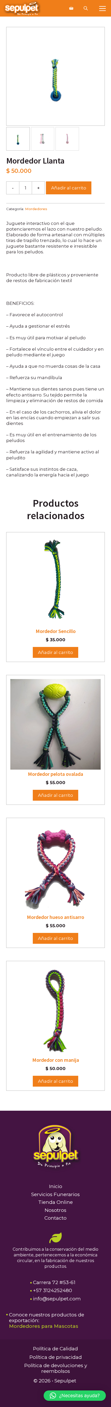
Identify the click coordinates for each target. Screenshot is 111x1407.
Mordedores (36, 209)
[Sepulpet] (22, 8)
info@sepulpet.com (57, 1299)
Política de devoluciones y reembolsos (55, 1368)
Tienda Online (55, 1202)
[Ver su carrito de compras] (71, 8)
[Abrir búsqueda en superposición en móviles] (86, 8)
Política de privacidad (55, 1357)
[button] (75, 1395)
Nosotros (55, 1210)
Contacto (55, 1218)
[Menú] (102, 8)
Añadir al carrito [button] (55, 652)
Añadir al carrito (68, 187)
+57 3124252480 (52, 1290)
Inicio (55, 1186)
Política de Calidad (55, 1349)
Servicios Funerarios (55, 1194)
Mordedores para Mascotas (43, 1326)
